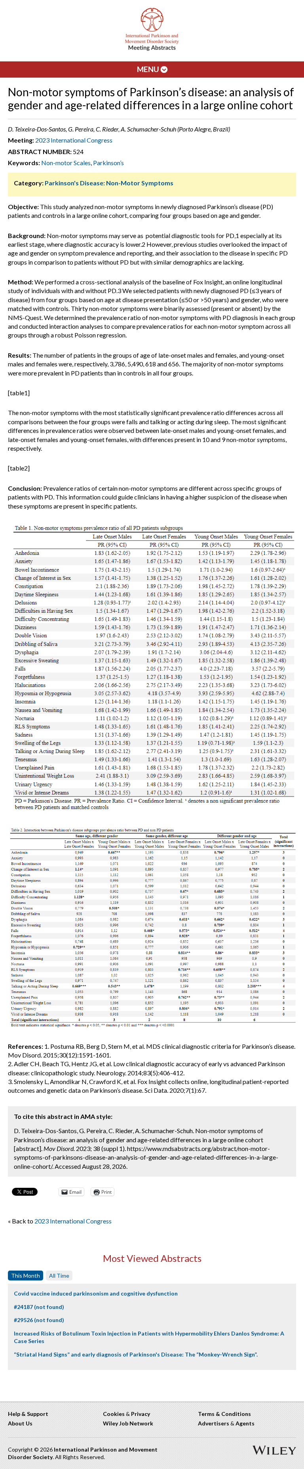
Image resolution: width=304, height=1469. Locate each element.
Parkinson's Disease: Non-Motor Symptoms (109, 183)
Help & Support (28, 1413)
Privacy (140, 1413)
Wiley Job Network (128, 1423)
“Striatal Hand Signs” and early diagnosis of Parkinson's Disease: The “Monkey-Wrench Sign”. (136, 1354)
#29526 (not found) (39, 1320)
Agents (245, 1423)
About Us (20, 1423)
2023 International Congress (73, 140)
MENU (149, 69)
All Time (59, 1275)
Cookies (114, 1413)
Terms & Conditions (224, 1413)
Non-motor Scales (66, 162)
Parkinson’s (108, 162)
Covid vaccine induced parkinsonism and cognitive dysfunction (96, 1293)
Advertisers (213, 1423)
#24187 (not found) (39, 1306)
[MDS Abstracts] (152, 49)
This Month (25, 1275)
